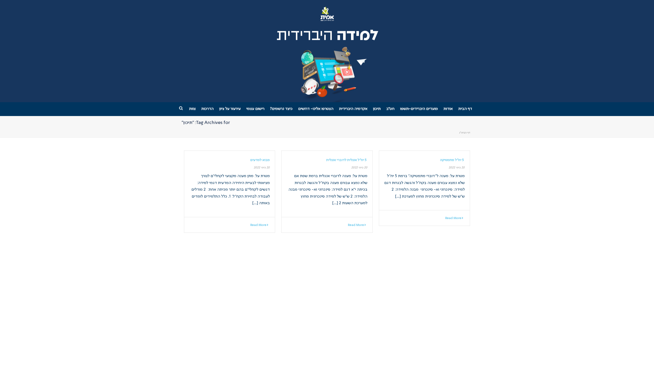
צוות (192, 109)
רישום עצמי (255, 109)
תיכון (377, 109)
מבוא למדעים (260, 160)
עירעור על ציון (230, 109)
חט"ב (390, 109)
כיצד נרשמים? (281, 109)
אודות (448, 109)
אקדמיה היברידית (353, 109)
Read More (453, 218)
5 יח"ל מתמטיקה (452, 160)
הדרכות (207, 109)
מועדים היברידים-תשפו (419, 109)
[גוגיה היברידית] (327, 51)
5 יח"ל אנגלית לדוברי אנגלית (346, 160)
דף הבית (465, 109)
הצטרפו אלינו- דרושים (315, 109)
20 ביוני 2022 (457, 167)
